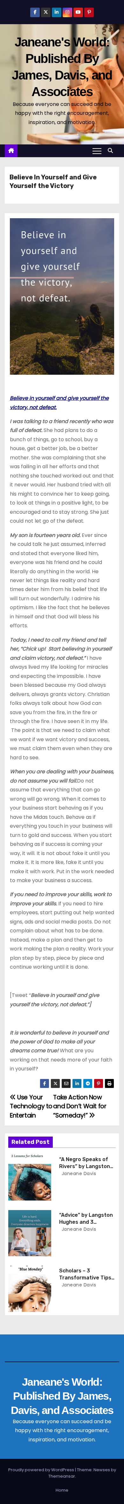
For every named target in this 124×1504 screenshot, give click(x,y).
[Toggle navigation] (97, 151)
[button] (112, 150)
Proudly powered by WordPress (41, 1470)
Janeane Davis (78, 1173)
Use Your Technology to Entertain (31, 1106)
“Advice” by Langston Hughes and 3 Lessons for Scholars (86, 1222)
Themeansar (61, 1476)
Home (62, 1490)
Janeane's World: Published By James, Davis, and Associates (62, 1396)
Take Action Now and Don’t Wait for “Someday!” (79, 1106)
